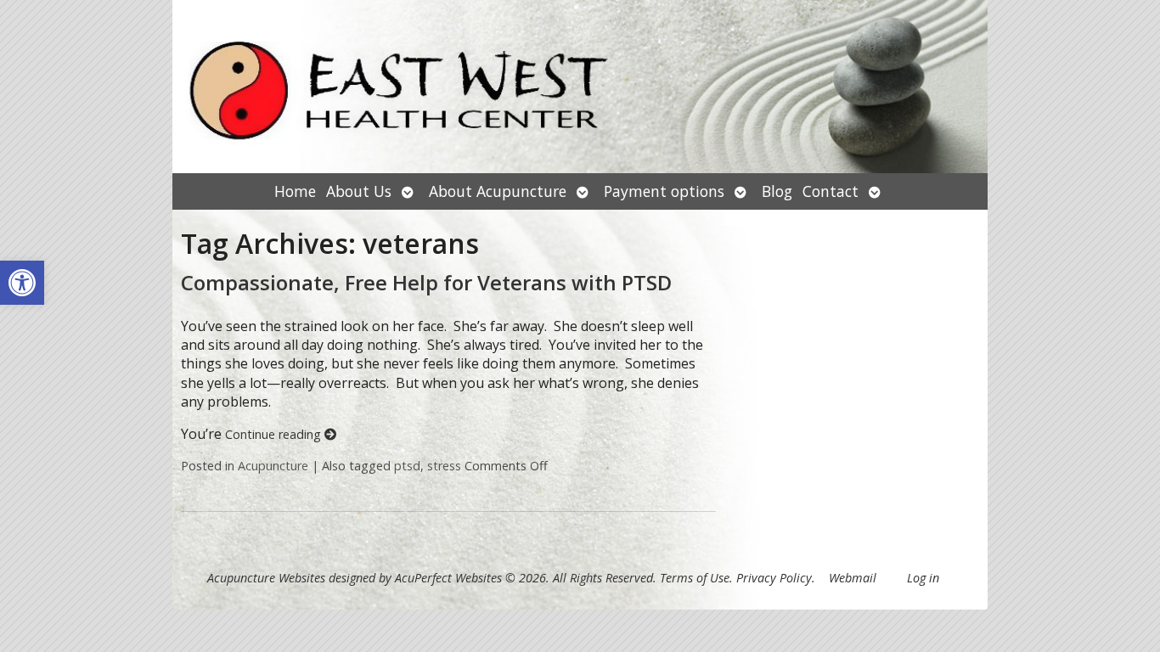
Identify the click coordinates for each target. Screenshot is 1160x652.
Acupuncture (273, 466)
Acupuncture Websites (266, 578)
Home (295, 191)
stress (444, 466)
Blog (777, 191)
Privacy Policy (774, 578)
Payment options (664, 191)
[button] (22, 283)
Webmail (852, 578)
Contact (830, 191)
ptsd (407, 466)
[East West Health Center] (580, 86)
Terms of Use (694, 578)
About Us (358, 191)
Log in (923, 578)
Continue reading (274, 434)
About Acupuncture (497, 191)
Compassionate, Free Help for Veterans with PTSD (426, 282)
